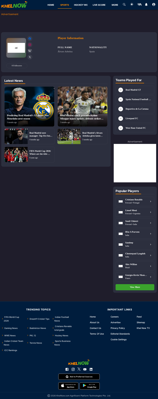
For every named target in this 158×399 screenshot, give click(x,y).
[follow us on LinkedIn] (91, 369)
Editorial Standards (120, 333)
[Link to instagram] (29, 44)
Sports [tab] (64, 5)
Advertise (116, 322)
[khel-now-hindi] (139, 5)
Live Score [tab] (99, 5)
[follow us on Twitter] (79, 369)
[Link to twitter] (29, 57)
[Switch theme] (132, 4)
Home (93, 316)
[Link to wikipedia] (29, 50)
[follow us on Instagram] (73, 369)
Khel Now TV (143, 328)
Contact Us (95, 328)
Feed (139, 316)
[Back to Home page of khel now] (14, 5)
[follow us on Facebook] (67, 369)
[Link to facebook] (29, 38)
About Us (94, 322)
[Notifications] (146, 5)
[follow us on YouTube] (85, 369)
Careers (115, 316)
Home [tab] (51, 5)
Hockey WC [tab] (81, 5)
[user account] (154, 5)
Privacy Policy (118, 328)
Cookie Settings (119, 339)
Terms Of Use (97, 333)
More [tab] (115, 5)
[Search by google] (124, 5)
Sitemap (141, 322)
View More (135, 287)
